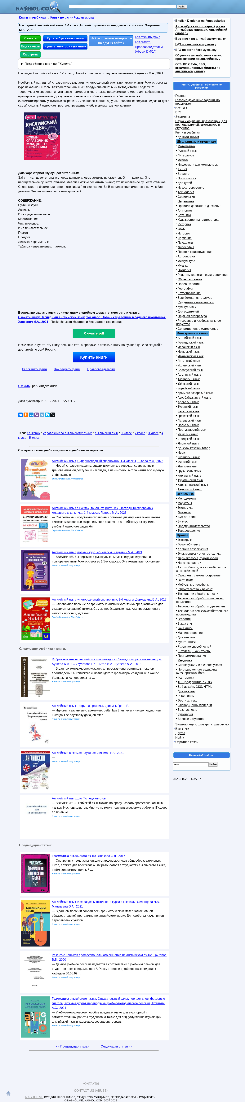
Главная (181, 95)
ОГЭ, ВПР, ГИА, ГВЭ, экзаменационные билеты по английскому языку (197, 68)
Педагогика (186, 201)
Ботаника (184, 215)
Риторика (184, 224)
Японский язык (188, 443)
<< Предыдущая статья (72, 1046)
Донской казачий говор (194, 448)
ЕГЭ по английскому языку (195, 49)
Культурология (188, 306)
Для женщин (186, 637)
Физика (183, 160)
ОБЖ (181, 228)
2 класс (140, 433)
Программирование (192, 655)
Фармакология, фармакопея (198, 558)
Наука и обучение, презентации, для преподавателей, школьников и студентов (201, 125)
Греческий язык (188, 416)
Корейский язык (189, 388)
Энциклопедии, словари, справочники (202, 724)
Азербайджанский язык (194, 397)
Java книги (185, 628)
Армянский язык (189, 374)
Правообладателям (101, 369)
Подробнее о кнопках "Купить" (48, 63)
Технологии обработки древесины (202, 606)
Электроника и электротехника (199, 553)
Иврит (182, 452)
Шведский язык (188, 438)
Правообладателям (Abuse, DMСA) (149, 49)
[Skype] (47, 415)
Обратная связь (186, 742)
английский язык (106, 433)
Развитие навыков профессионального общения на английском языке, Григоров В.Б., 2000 (109, 957)
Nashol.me (34, 1097)
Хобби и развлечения (193, 549)
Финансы (184, 512)
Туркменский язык (190, 480)
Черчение (185, 238)
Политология (187, 178)
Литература (186, 155)
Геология (184, 619)
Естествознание (189, 293)
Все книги (182, 728)
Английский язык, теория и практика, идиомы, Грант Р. (90, 705)
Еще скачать (30, 46)
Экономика (185, 507)
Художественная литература (198, 219)
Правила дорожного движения (199, 206)
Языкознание (187, 466)
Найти (179, 737)
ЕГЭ (178, 112)
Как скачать (143, 42)
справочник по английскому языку (67, 433)
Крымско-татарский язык (195, 393)
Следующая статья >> (116, 1046)
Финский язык (187, 461)
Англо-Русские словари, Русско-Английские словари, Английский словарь (201, 30)
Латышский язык (189, 420)
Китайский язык (189, 457)
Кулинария (185, 714)
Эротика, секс (187, 700)
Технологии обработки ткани (198, 593)
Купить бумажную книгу (65, 38)
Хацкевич (33, 433)
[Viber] (36, 415)
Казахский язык (188, 411)
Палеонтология (189, 284)
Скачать (30, 38)
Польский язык (188, 425)
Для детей (185, 183)
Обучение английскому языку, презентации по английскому (198, 57)
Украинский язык (189, 365)
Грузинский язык (189, 471)
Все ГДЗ (181, 108)
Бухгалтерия (187, 516)
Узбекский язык (188, 383)
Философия (186, 247)
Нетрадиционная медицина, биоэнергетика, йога (196, 671)
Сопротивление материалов (198, 328)
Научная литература (192, 316)
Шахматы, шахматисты (194, 651)
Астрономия (186, 256)
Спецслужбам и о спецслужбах (200, 665)
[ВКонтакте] (20, 415)
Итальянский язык (190, 356)
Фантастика (186, 677)
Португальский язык (192, 429)
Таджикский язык (190, 489)
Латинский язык (189, 360)
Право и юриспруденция (195, 251)
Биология (184, 173)
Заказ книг (185, 623)
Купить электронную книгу (65, 46)
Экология (184, 270)
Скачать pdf (94, 333)
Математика (186, 146)
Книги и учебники (187, 132)
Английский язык (190, 337)
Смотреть (30, 54)
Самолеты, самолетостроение (199, 575)
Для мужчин (186, 691)
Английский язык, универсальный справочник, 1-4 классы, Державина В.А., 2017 (109, 599)
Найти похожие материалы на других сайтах (111, 41)
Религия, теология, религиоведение (203, 274)
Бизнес (183, 521)
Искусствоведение (191, 187)
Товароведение (189, 530)
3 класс (153, 433)
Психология (186, 242)
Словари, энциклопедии (195, 705)
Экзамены (182, 116)
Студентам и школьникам (196, 302)
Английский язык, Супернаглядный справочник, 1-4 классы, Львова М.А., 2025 (107, 461)
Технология (186, 192)
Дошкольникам (188, 137)
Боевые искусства (191, 718)
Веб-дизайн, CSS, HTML (195, 686)
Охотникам (185, 580)
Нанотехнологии (189, 562)
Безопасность (187, 709)
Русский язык (187, 150)
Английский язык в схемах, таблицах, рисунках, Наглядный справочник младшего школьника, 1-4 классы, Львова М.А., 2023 (102, 510)
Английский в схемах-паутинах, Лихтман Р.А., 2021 (88, 752)
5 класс (34, 437)
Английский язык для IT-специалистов (79, 798)
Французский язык (190, 342)
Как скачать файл (34, 369)
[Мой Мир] (31, 415)
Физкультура (186, 261)
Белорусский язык (190, 370)
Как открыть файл (147, 37)
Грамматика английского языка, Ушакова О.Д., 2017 (88, 856)
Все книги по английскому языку (200, 38)
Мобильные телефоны (194, 584)
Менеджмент (187, 498)
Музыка (183, 265)
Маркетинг (185, 503)
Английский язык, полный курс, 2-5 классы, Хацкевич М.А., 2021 (97, 552)
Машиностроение (190, 632)
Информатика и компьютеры (198, 164)
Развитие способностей (194, 646)
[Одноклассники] (26, 415)
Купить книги (94, 357)
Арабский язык (188, 402)
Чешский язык (188, 434)
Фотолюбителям (189, 544)
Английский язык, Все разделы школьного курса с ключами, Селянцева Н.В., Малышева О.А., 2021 (106, 904)
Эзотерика (185, 539)
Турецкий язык (188, 406)
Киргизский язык (189, 475)
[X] (52, 415)
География (185, 288)
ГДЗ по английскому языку (195, 44)
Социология (186, 196)
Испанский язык (189, 347)
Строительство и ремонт (195, 589)
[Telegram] (42, 415)
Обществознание (190, 279)
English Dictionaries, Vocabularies (200, 20)
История (184, 233)
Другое (180, 733)
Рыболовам (186, 695)
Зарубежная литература (195, 297)
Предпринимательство (194, 526)
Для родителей (188, 311)
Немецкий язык (188, 351)
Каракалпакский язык (193, 484)
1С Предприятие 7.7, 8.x (195, 682)
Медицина (185, 660)
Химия (182, 169)
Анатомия (185, 210)
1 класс (126, 433)
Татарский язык (189, 379)
